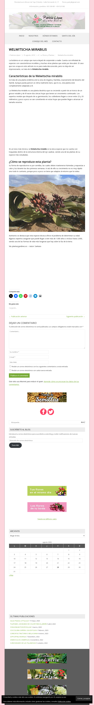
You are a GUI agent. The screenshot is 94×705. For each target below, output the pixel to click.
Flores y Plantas (48, 55)
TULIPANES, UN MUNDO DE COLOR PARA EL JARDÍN (28, 624)
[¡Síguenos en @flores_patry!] (50, 415)
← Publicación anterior (18, 316)
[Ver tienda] (47, 397)
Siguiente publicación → (75, 316)
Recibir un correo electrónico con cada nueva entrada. (32, 370)
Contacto (57, 41)
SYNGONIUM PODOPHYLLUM (20, 627)
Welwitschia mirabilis (65, 55)
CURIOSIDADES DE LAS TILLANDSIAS (23, 643)
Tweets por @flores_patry (47, 519)
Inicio (21, 36)
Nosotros (33, 36)
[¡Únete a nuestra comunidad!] (43, 415)
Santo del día (68, 36)
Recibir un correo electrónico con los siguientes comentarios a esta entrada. (40, 366)
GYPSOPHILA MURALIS (18, 637)
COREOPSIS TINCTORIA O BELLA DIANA (24, 633)
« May (11, 575)
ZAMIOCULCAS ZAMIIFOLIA (19, 640)
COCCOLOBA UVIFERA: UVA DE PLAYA (23, 630)
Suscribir (15, 445)
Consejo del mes (40, 41)
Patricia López (15, 55)
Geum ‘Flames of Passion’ (19, 621)
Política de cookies (64, 701)
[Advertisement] (47, 126)
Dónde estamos (50, 36)
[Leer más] (47, 491)
